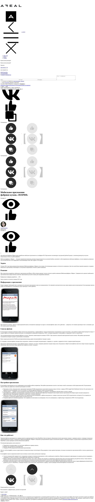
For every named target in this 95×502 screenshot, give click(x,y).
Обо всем (5, 55)
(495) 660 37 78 (4, 67)
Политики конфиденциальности (70, 499)
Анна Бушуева (4, 228)
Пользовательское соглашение (23, 85)
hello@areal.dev (4, 72)
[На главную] (11, 10)
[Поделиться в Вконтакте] (11, 99)
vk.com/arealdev (4, 73)
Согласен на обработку (13, 81)
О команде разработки (6, 74)
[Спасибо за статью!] (22, 133)
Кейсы (4, 57)
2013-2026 (4, 494)
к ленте (23, 32)
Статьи (5, 58)
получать (7, 82)
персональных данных (18, 81)
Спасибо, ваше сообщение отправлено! (10, 83)
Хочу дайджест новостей (10, 82)
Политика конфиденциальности (8, 85)
